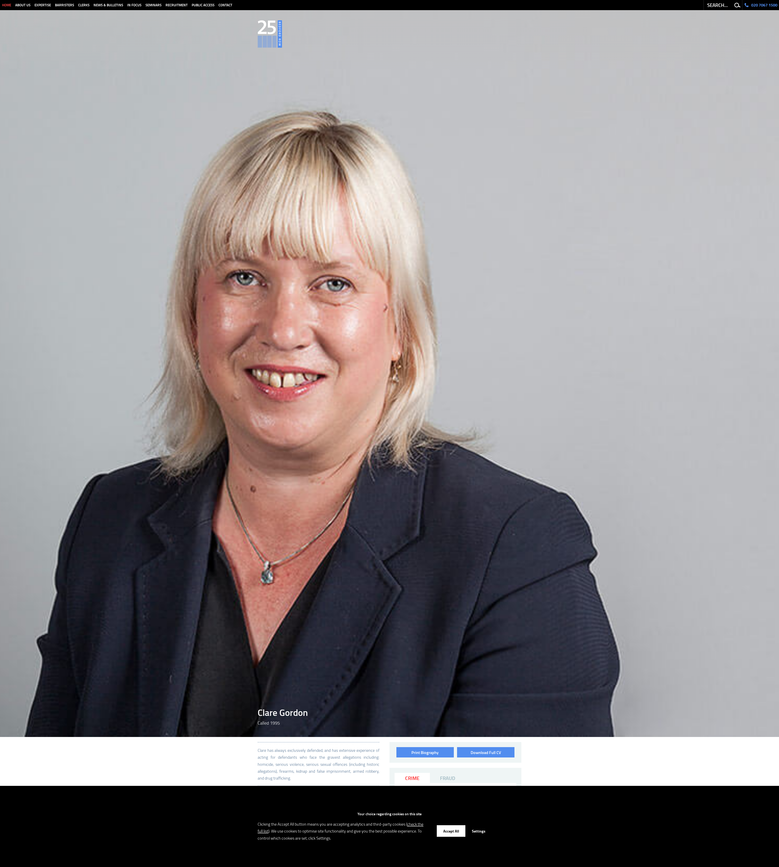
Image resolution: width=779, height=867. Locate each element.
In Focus (134, 5)
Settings (478, 831)
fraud (447, 778)
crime (412, 778)
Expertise (42, 5)
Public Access (203, 5)
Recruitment (177, 5)
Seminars (153, 5)
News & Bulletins (108, 5)
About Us (22, 5)
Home (6, 5)
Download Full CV (486, 752)
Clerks (83, 5)
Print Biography (425, 752)
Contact (225, 5)
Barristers (64, 5)
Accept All (451, 831)
